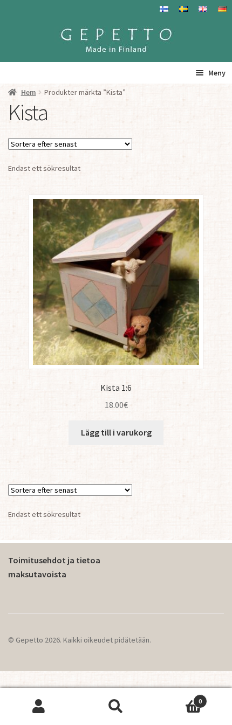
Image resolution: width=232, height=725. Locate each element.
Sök (115, 706)
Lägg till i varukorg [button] (116, 432)
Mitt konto (38, 706)
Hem (28, 92)
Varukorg (178, 697)
